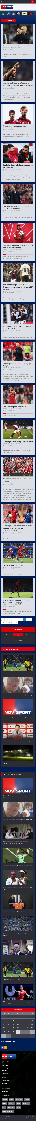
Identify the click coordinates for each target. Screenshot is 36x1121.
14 (27, 1024)
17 (8, 1028)
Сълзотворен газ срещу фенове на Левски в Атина (16, 934)
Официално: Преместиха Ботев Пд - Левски (16, 763)
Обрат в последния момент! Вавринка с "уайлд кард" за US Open (17, 1003)
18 (13, 1028)
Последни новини (12, 775)
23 (4, 1032)
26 (18, 1032)
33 (9, 622)
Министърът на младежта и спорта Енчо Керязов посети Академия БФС (16, 842)
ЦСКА (11, 1099)
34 (13, 622)
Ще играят (18, 635)
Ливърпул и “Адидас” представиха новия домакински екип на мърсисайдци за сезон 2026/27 (16, 136)
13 (22, 1024)
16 (4, 1028)
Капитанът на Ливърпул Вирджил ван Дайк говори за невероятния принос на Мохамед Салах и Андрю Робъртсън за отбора (18, 177)
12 (18, 1024)
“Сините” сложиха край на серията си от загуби (17, 539)
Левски (4, 1099)
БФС (3, 1107)
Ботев (18, 1107)
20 (22, 1028)
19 (18, 1028)
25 (13, 1032)
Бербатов (12, 1103)
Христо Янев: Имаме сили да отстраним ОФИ (17, 741)
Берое (4, 1103)
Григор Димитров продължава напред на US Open (17, 718)
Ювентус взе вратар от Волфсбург (13, 912)
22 (32, 1028)
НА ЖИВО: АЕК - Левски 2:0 (11, 673)
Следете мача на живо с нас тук (12, 574)
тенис (19, 1103)
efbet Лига (26, 1103)
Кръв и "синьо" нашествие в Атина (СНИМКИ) (17, 695)
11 (3, 622)
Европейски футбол (10, 49)
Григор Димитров (7, 1111)
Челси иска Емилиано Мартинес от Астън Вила (18, 865)
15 (32, 1024)
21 (27, 1028)
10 (30, 619)
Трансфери (11, 1107)
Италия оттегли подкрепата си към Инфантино (18, 958)
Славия (27, 1099)
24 (8, 1032)
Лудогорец (18, 1099)
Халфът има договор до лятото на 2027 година (17, 337)
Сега (7, 635)
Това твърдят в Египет (9, 415)
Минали (28, 635)
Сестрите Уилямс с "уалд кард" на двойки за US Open (17, 888)
